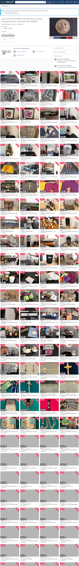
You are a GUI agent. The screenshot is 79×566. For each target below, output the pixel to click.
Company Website (21, 51)
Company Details (40, 51)
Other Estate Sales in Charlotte (11, 13)
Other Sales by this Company (11, 12)
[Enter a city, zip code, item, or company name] (44, 2)
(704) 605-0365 (20, 55)
